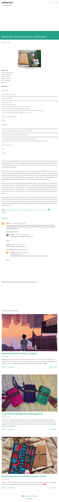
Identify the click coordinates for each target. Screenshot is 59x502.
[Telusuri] (53, 2)
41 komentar (10, 429)
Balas (8, 241)
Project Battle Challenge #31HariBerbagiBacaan (22, 414)
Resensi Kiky (7, 2)
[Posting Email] (49, 210)
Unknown (8, 223)
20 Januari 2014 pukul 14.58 (19, 223)
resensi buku (42, 210)
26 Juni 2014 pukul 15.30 (22, 252)
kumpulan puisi (18, 210)
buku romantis (9, 210)
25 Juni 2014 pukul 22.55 (17, 244)
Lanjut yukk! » (53, 367)
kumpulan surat (27, 210)
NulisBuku (36, 210)
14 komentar (10, 487)
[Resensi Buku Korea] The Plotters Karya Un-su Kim (24, 476)
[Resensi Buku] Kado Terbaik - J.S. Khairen (19, 353)
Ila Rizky (12, 234)
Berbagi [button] (4, 212)
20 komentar (10, 367)
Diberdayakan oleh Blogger (30, 496)
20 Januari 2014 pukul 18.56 (22, 234)
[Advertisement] (29, 20)
